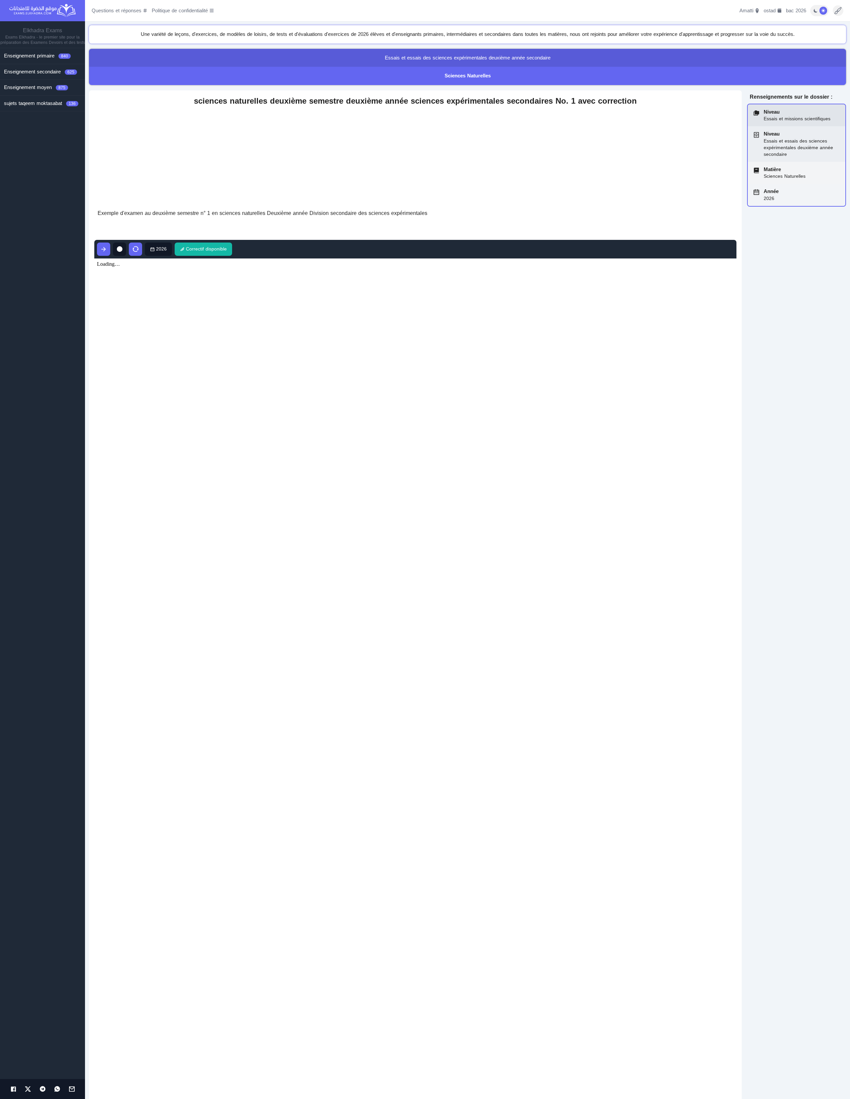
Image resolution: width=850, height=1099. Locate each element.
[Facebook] (13, 1089)
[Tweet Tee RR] (28, 1089)
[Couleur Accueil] (838, 10)
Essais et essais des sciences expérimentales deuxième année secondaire (468, 57)
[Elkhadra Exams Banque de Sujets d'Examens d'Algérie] (42, 10)
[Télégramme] (42, 1089)
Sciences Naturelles (468, 75)
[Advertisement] (415, 158)
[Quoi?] (57, 1089)
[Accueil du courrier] (72, 1089)
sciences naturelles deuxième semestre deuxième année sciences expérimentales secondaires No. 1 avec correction (415, 101)
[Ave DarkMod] (819, 10)
